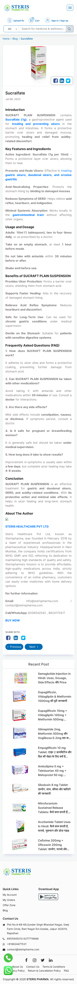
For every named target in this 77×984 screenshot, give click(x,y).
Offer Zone (9, 905)
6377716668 (31, 938)
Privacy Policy (16, 970)
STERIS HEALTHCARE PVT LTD (27, 526)
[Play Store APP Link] (48, 896)
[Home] (16, 8)
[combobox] (11, 29)
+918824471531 (17, 943)
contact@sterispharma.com (23, 949)
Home (6, 38)
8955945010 (15, 938)
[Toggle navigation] (70, 8)
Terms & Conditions (53, 966)
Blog (15, 38)
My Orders (9, 899)
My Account (10, 894)
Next (32, 646)
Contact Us (32, 966)
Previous (15, 646)
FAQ (66, 970)
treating (38, 175)
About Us (17, 966)
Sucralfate (27, 38)
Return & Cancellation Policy (44, 970)
